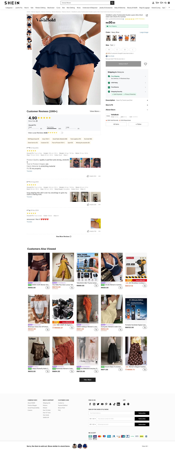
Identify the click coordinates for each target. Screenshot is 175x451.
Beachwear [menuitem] (50, 7)
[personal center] (153, 3)
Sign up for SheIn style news (98, 409)
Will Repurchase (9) (33, 139)
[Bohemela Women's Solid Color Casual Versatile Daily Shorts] (63, 351)
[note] (136, 280)
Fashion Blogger (32, 405)
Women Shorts (66, 12)
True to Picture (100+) (58, 142)
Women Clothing (46, 12)
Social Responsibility (33, 408)
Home (28, 12)
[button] (165, 3)
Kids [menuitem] (63, 7)
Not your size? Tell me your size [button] (115, 59)
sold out (123, 64)
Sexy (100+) (45, 139)
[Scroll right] (169, 8)
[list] (105, 404)
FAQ (59, 410)
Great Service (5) (33, 142)
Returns (45, 405)
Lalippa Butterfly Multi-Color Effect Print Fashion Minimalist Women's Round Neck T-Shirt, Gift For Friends (39, 368)
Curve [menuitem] (58, 7)
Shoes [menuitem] (79, 7)
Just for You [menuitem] (19, 7)
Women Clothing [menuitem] (40, 7)
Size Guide (46, 415)
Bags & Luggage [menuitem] (144, 7)
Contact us (61, 403)
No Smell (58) (88, 139)
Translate (29, 171)
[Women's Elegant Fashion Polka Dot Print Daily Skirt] (136, 351)
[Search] (112, 3)
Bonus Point (61, 408)
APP (124, 400)
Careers (30, 410)
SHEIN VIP (46, 417)
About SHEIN (31, 403)
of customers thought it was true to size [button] (120, 53)
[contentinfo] (119, 437)
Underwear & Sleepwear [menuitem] (90, 7)
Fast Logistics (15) (76, 139)
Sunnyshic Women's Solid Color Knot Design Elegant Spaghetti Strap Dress (112, 327)
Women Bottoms (56, 12)
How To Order (47, 410)
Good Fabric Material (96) (60, 139)
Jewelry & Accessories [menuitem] (106, 7)
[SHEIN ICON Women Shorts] (39, 267)
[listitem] (39, 272)
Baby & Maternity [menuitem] (120, 7)
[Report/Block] (99, 176)
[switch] (61, 133)
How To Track (46, 412)
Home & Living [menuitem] (156, 7)
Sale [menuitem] (32, 7)
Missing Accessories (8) (83, 142)
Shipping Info (46, 403)
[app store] (124, 405)
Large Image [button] (144, 32)
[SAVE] (145, 64)
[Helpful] (88, 176)
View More (87, 380)
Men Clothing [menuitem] (71, 7)
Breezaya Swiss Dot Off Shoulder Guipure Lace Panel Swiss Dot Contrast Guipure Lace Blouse (39, 327)
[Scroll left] (166, 8)
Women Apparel (35, 12)
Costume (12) (45, 142)
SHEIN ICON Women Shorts (39, 285)
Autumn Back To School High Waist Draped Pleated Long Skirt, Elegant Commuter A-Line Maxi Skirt (112, 367)
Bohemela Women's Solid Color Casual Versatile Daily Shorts (63, 368)
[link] (157, 3)
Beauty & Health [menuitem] (132, 7)
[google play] (128, 405)
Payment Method (62, 405)
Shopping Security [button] (116, 91)
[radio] (108, 38)
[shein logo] (12, 3)
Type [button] (111, 45)
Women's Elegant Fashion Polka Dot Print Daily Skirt (136, 367)
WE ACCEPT (92, 433)
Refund (45, 408)
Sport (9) (70, 142)
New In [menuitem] (26, 7)
